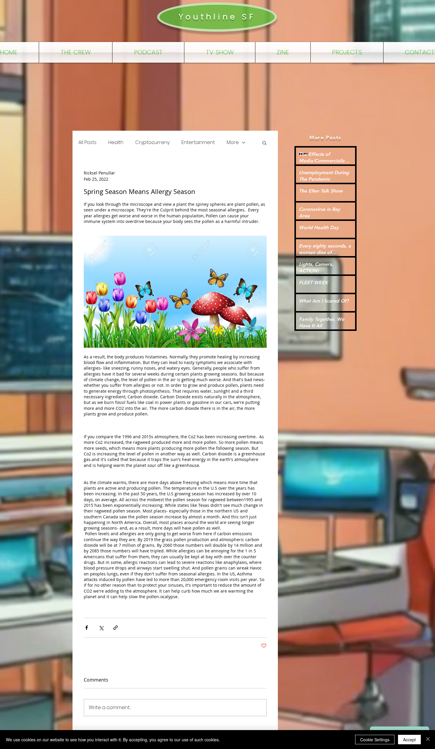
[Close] (427, 739)
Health (115, 142)
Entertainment (198, 142)
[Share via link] (115, 627)
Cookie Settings (374, 739)
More (233, 142)
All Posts (87, 142)
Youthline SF (216, 16)
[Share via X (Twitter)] (101, 627)
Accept (409, 739)
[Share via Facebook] (86, 627)
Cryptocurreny (152, 142)
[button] (264, 142)
